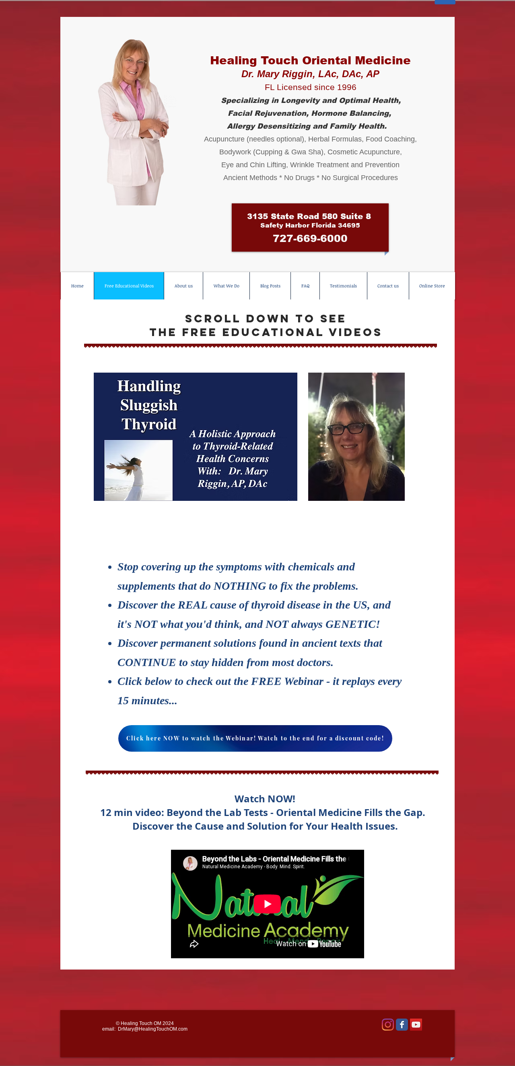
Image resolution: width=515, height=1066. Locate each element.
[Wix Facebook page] (402, 1025)
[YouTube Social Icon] (416, 1025)
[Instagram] (388, 1025)
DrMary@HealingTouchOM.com (152, 1029)
